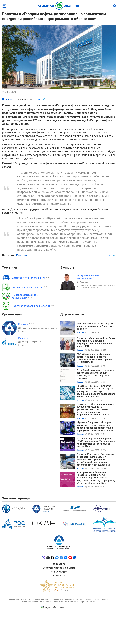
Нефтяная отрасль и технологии (31, 305)
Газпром (23, 338)
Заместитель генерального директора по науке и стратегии (97, 286)
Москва (25, 331)
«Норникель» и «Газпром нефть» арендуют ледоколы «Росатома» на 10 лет (95, 326)
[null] (38, 99)
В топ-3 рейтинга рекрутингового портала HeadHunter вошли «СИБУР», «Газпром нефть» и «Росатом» (95, 374)
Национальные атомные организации (39, 328)
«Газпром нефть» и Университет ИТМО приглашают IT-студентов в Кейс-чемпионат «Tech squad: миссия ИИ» (96, 442)
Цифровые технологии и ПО (28, 277)
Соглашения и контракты (27, 287)
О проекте (59, 563)
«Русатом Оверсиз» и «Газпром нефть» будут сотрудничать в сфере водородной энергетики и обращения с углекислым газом (95, 426)
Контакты (59, 575)
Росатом (21, 255)
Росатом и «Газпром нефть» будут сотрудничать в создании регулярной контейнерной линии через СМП (96, 342)
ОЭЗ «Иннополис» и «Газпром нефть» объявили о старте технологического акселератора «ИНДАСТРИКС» (95, 358)
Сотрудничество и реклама (59, 567)
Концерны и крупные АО (33, 342)
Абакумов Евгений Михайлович (88, 277)
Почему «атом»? (59, 571)
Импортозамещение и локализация (25, 296)
